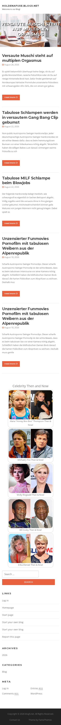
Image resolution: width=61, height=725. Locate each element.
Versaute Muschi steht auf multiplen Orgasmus (27, 58)
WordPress (36, 693)
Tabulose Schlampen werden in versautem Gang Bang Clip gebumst (30, 117)
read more (9, 97)
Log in (5, 600)
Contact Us (14, 719)
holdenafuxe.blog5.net (20, 5)
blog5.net (29, 713)
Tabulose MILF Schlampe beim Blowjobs (26, 180)
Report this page (11, 636)
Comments (10, 693)
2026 (4, 655)
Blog (4, 671)
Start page (7, 614)
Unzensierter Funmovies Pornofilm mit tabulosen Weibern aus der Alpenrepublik (25, 245)
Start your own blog (12, 622)
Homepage (8, 607)
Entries (37, 688)
